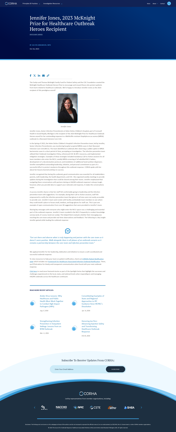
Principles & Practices (30, 3)
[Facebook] (31, 75)
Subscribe (116, 369)
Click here (33, 271)
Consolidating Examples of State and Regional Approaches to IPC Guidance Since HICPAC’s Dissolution (93, 301)
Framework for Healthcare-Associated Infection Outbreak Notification (74, 261)
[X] (35, 75)
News (148, 3)
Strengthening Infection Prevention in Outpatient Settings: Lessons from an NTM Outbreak (50, 325)
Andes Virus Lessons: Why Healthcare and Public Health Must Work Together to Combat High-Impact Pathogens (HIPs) (51, 301)
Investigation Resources (51, 3)
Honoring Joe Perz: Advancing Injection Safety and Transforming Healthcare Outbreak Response (93, 326)
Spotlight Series (36, 34)
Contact (162, 3)
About (154, 3)
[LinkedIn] (40, 75)
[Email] (44, 75)
